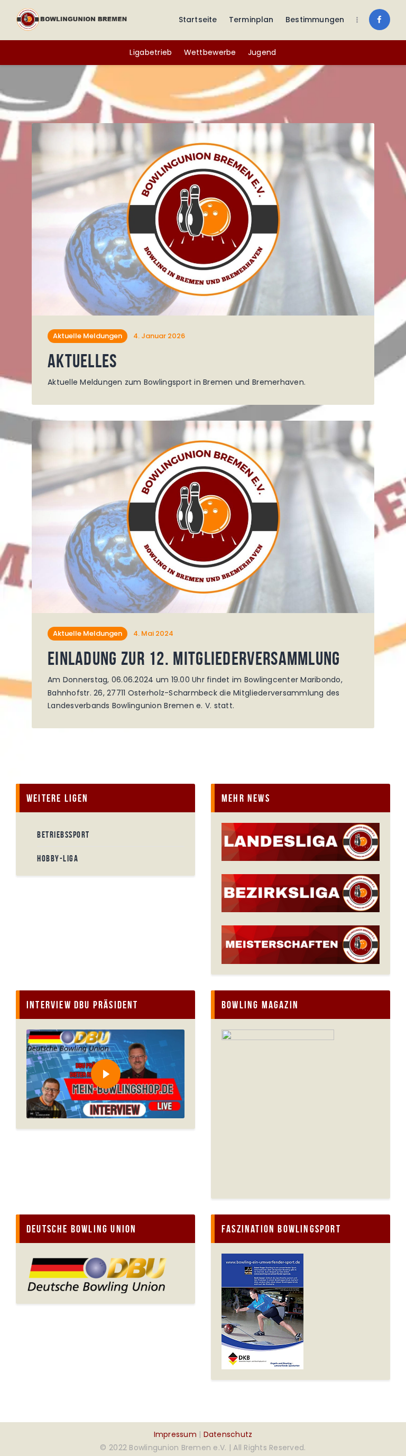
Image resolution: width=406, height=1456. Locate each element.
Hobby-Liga (57, 858)
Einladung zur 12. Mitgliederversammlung (194, 659)
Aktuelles (82, 361)
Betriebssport (63, 834)
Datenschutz (228, 1434)
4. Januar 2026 (159, 336)
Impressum (175, 1434)
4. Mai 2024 (153, 633)
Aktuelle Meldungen (87, 336)
